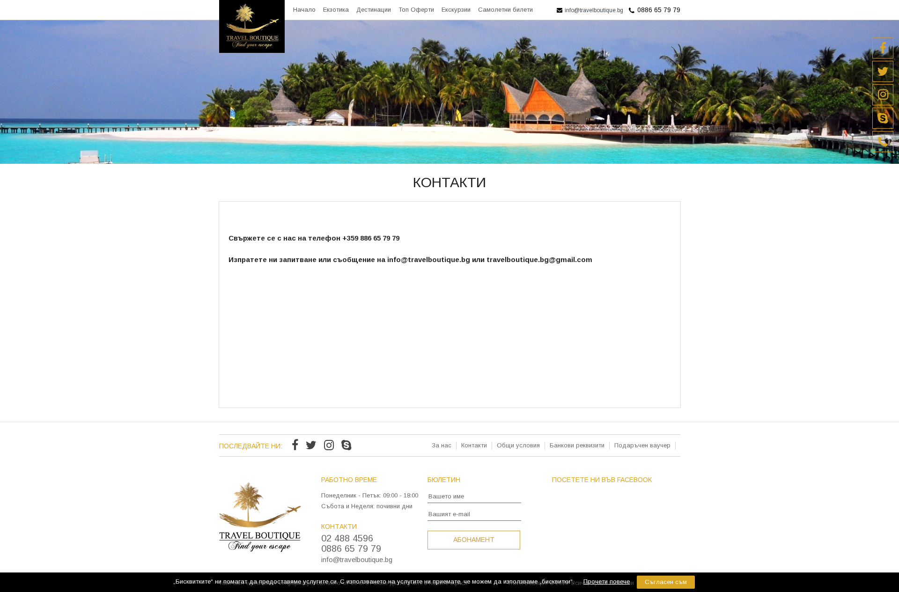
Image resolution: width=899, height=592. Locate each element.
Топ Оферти (416, 9)
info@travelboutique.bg (593, 10)
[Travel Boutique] (252, 50)
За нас (441, 445)
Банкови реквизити (577, 445)
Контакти (474, 445)
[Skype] (346, 447)
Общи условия (518, 445)
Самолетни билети (505, 9)
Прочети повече (606, 581)
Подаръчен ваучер (642, 445)
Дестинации (373, 9)
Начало (304, 9)
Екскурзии (456, 9)
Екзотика (336, 9)
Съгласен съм (666, 581)
